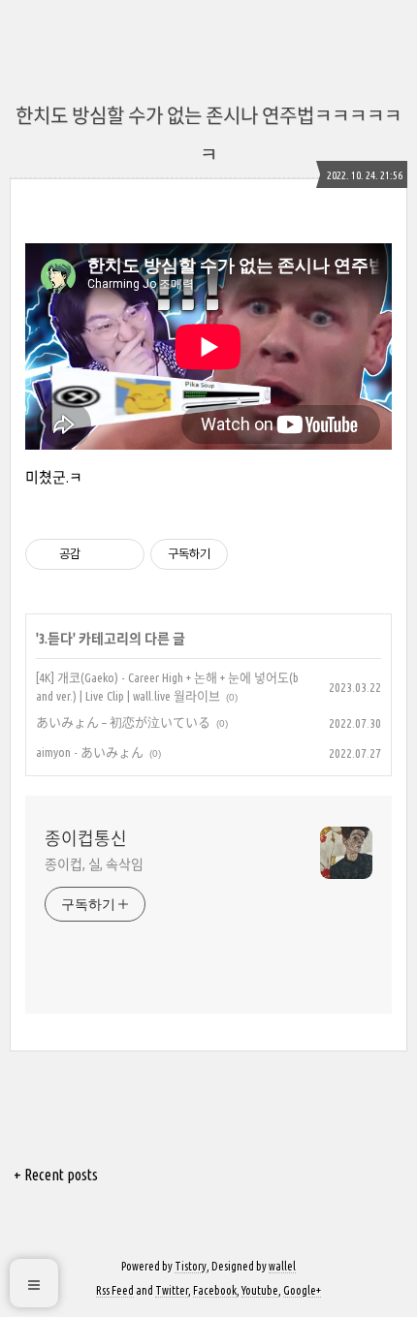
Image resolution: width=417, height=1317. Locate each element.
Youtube (259, 1290)
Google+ (302, 1290)
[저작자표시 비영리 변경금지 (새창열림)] (254, 554)
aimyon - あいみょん (90, 752)
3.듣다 (56, 638)
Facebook (215, 1290)
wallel (282, 1266)
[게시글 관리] (123, 554)
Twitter (171, 1290)
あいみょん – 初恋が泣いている (123, 722)
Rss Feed (115, 1290)
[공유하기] (98, 554)
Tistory (191, 1266)
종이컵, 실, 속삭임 (94, 864)
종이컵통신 (86, 838)
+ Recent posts (56, 1174)
